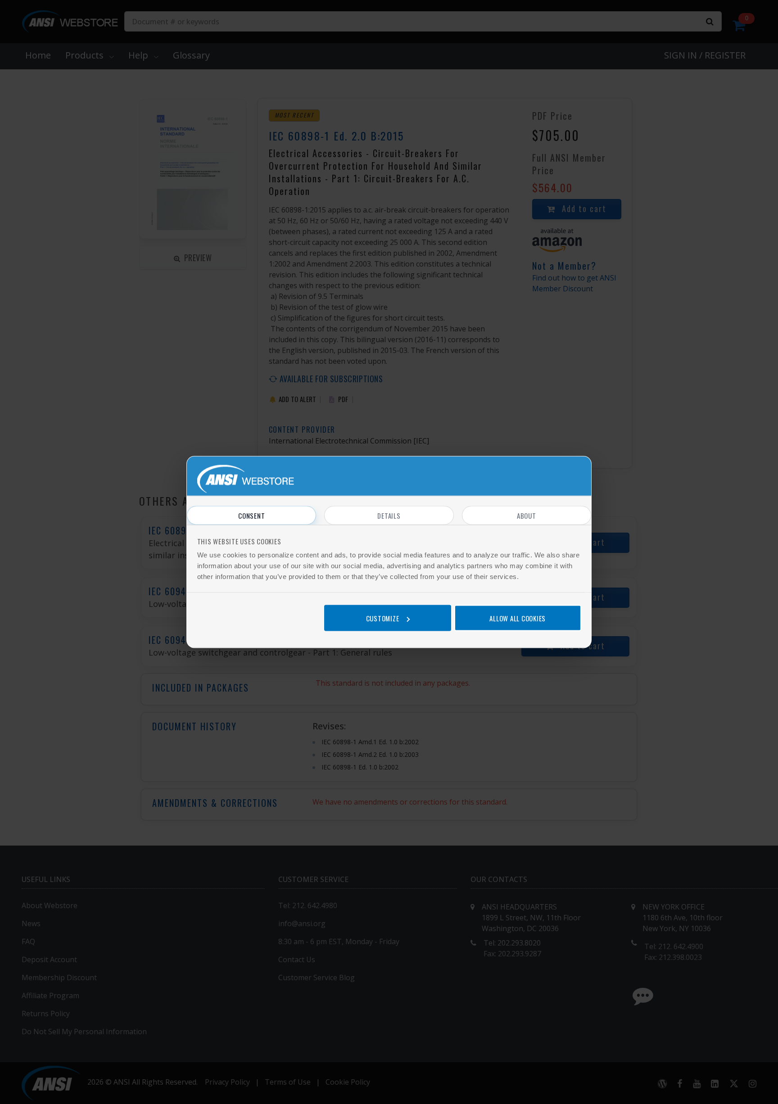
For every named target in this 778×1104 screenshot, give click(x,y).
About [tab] (526, 515)
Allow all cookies (517, 618)
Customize (382, 618)
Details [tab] (388, 515)
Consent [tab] (251, 515)
